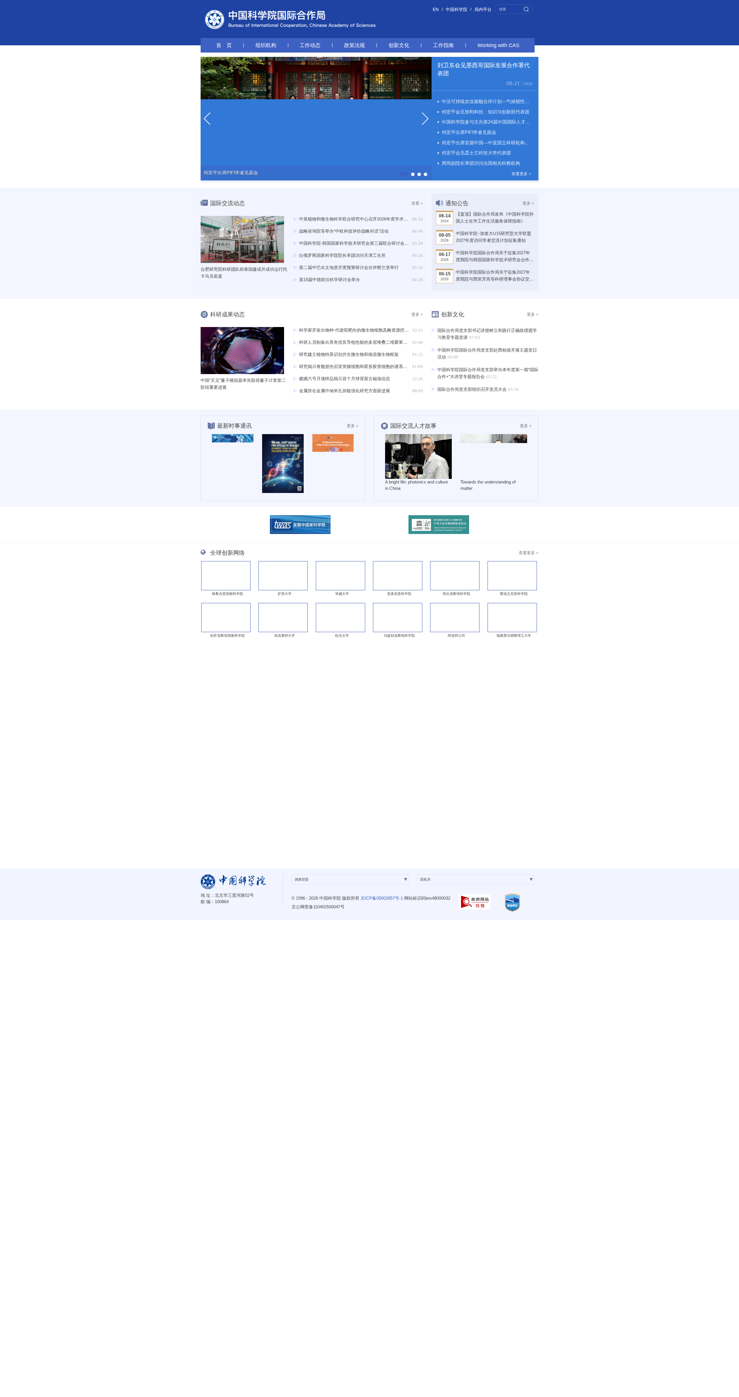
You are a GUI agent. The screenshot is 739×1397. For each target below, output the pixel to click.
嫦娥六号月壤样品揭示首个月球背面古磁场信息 (344, 378)
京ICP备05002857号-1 (382, 898)
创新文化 (399, 45)
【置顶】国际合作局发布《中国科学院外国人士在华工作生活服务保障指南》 (495, 217)
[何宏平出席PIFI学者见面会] (316, 118)
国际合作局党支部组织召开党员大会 (472, 389)
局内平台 (483, 9)
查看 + (417, 203)
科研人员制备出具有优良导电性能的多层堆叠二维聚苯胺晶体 (357, 342)
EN (436, 9)
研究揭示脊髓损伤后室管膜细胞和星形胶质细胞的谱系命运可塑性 (362, 366)
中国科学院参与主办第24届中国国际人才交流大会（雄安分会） (507, 121)
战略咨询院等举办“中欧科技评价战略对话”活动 (344, 231)
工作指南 (443, 45)
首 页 (224, 45)
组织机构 (265, 45)
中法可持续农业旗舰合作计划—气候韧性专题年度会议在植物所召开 (511, 101)
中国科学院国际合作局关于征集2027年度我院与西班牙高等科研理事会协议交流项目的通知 (495, 276)
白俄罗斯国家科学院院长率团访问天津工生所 (342, 255)
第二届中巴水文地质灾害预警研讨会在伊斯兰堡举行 (349, 267)
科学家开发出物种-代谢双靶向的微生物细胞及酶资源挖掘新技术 (360, 330)
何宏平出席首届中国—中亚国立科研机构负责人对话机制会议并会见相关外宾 (520, 142)
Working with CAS (498, 45)
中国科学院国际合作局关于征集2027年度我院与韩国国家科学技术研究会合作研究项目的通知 (495, 256)
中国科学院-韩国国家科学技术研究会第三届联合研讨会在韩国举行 (362, 243)
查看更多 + (521, 173)
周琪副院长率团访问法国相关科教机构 (481, 163)
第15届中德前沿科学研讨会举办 (329, 279)
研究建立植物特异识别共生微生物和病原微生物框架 (349, 354)
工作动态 (310, 45)
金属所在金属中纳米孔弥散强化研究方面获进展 (344, 390)
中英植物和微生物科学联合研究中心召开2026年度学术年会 (355, 218)
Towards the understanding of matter (488, 485)
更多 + (528, 203)
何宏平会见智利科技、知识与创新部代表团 (485, 111)
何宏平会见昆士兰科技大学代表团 (476, 152)
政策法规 (354, 45)
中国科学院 (456, 9)
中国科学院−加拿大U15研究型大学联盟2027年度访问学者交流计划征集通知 (493, 237)
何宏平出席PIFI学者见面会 (469, 132)
